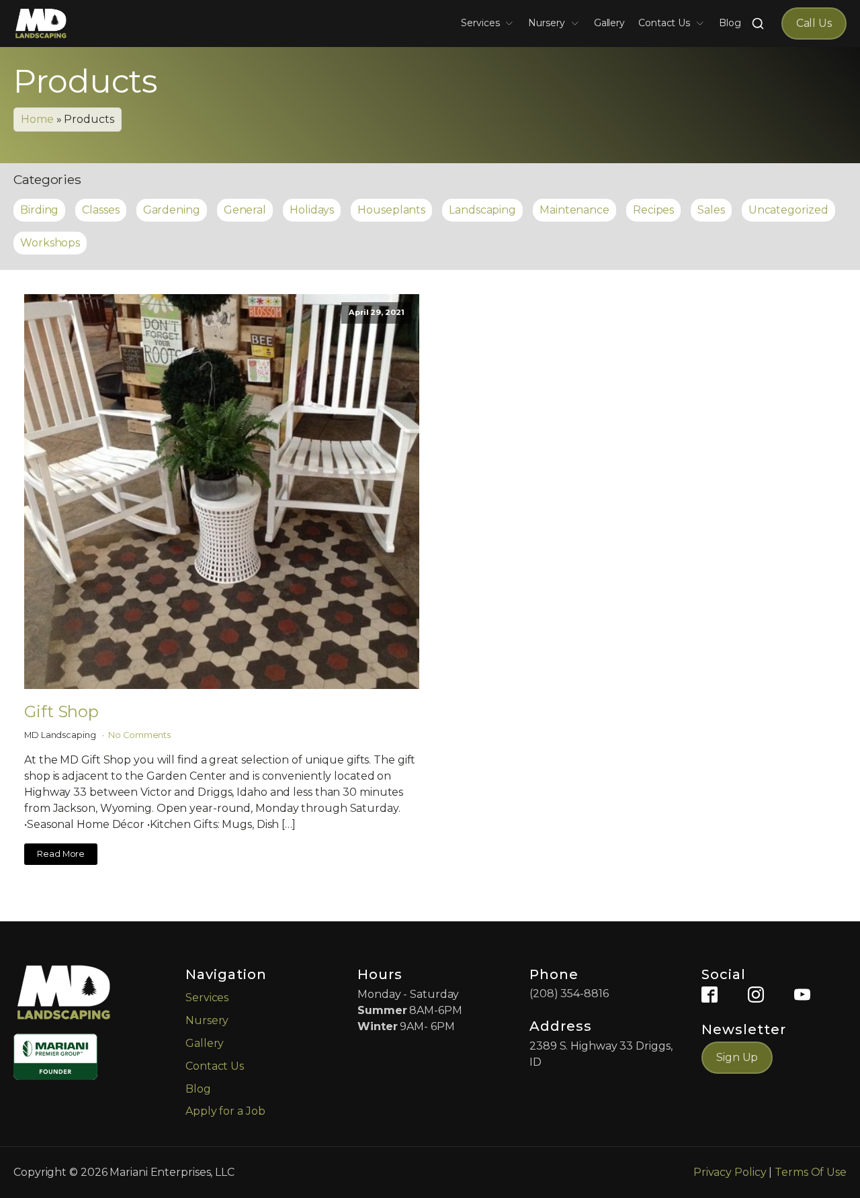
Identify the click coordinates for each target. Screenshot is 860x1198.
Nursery (546, 23)
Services (480, 23)
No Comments (139, 735)
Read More (61, 854)
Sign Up (737, 1057)
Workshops (50, 242)
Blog (730, 23)
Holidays (312, 209)
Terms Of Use (811, 1172)
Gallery (609, 23)
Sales (711, 209)
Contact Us (664, 23)
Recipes (653, 209)
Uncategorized (788, 209)
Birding (39, 209)
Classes (100, 209)
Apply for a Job (225, 1111)
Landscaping (482, 209)
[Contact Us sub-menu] (703, 23)
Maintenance (574, 209)
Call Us (814, 23)
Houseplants (391, 209)
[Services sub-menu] (512, 23)
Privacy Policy (730, 1172)
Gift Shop (61, 711)
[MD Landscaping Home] (41, 23)
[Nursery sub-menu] (578, 23)
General (245, 209)
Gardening (171, 209)
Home (37, 119)
